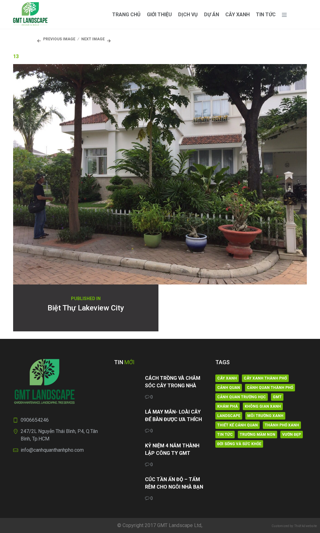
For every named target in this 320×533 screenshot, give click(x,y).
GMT (277, 397)
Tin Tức (266, 15)
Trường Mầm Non (257, 434)
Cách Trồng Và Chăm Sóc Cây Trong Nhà (172, 382)
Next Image (93, 39)
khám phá (227, 406)
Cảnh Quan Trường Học (241, 397)
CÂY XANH (237, 15)
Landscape (228, 416)
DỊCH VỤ (188, 15)
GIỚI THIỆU (159, 15)
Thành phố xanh (282, 425)
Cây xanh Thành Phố (265, 378)
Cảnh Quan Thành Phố (270, 387)
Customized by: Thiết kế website (294, 526)
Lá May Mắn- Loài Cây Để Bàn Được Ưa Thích (173, 415)
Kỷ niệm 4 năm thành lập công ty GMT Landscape (172, 450)
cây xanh (227, 378)
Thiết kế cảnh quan (237, 425)
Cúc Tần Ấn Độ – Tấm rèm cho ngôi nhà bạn (174, 483)
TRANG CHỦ (126, 15)
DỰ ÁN (211, 15)
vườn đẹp (291, 434)
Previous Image (59, 39)
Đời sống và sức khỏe (239, 444)
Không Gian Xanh (263, 406)
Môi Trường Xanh (265, 416)
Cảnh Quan (228, 387)
